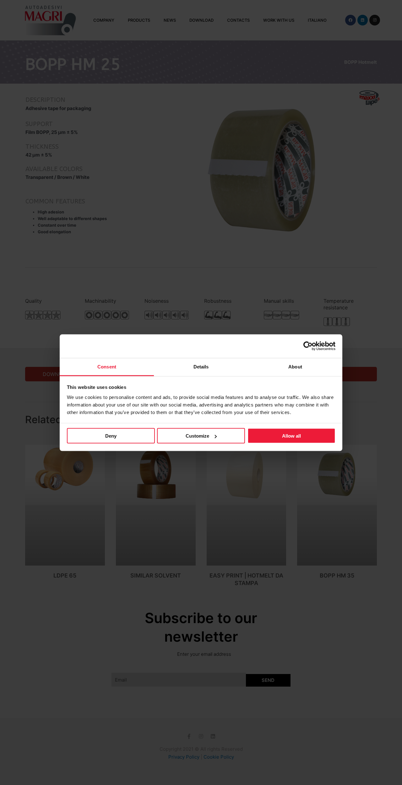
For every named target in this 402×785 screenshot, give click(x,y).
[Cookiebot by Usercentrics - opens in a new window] (307, 346)
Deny (111, 436)
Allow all (291, 436)
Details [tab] (201, 366)
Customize (197, 436)
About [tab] (295, 366)
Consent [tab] (106, 366)
